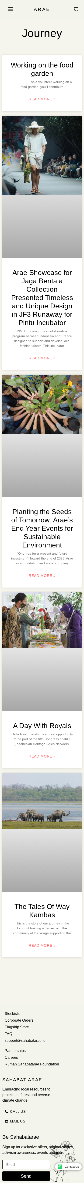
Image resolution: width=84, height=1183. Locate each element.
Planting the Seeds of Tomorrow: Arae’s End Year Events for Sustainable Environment (42, 528)
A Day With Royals (42, 725)
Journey (42, 33)
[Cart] (76, 9)
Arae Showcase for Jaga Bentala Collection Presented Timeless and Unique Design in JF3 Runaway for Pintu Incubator (42, 297)
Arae (42, 9)
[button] (10, 9)
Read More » (42, 99)
